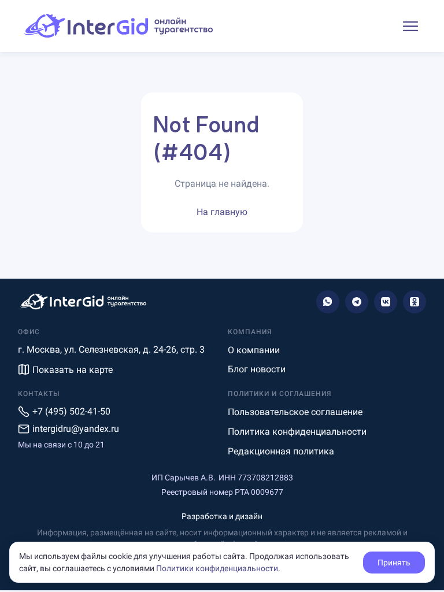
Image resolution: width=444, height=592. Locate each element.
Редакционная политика (281, 451)
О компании (254, 350)
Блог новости (257, 369)
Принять (394, 562)
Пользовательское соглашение (295, 411)
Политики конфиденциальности (217, 568)
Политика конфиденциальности (297, 431)
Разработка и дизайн (222, 516)
